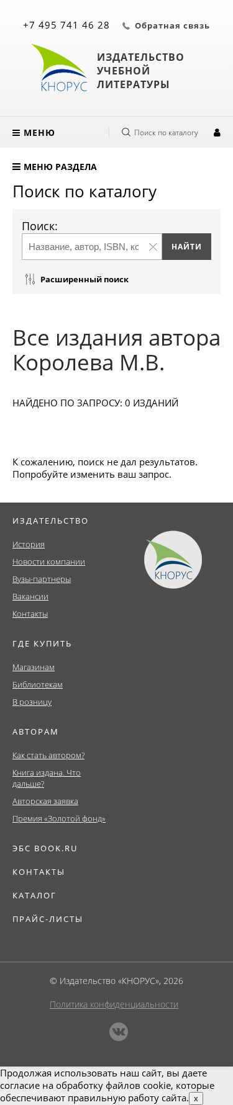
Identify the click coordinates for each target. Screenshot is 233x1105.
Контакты (30, 613)
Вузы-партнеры (41, 578)
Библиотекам (37, 684)
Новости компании (48, 561)
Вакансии (30, 596)
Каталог (34, 895)
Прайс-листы (47, 918)
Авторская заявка (45, 801)
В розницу (32, 701)
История (28, 544)
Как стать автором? (48, 755)
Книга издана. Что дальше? (46, 778)
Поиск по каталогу (166, 132)
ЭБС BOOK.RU (45, 848)
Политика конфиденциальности (114, 1004)
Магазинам (33, 667)
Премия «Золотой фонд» (59, 818)
